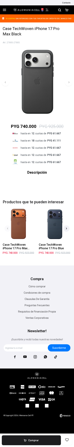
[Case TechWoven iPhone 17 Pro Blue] (55, 224)
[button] (59, 9)
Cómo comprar (37, 286)
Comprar (33, 440)
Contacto (66, 2)
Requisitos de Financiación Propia (37, 311)
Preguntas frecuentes (37, 305)
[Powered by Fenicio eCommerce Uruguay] (65, 415)
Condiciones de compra (37, 292)
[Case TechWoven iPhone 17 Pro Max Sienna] (19, 224)
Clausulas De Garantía (37, 299)
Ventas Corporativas (37, 317)
